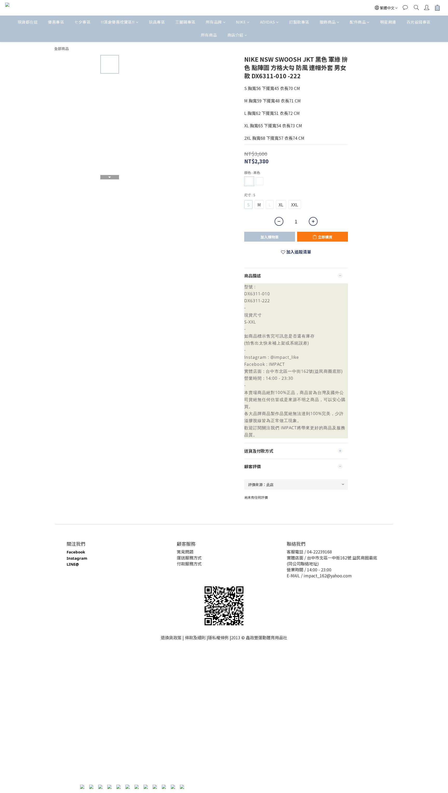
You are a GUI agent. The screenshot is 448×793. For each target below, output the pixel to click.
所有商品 (209, 35)
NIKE (241, 22)
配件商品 (358, 22)
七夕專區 (82, 22)
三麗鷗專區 (185, 22)
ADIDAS (267, 22)
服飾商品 (328, 22)
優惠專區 (56, 22)
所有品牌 (214, 22)
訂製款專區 (299, 22)
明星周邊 (388, 22)
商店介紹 (235, 35)
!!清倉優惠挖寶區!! (118, 22)
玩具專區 (157, 22)
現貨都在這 (28, 22)
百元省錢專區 (419, 22)
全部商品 (61, 48)
